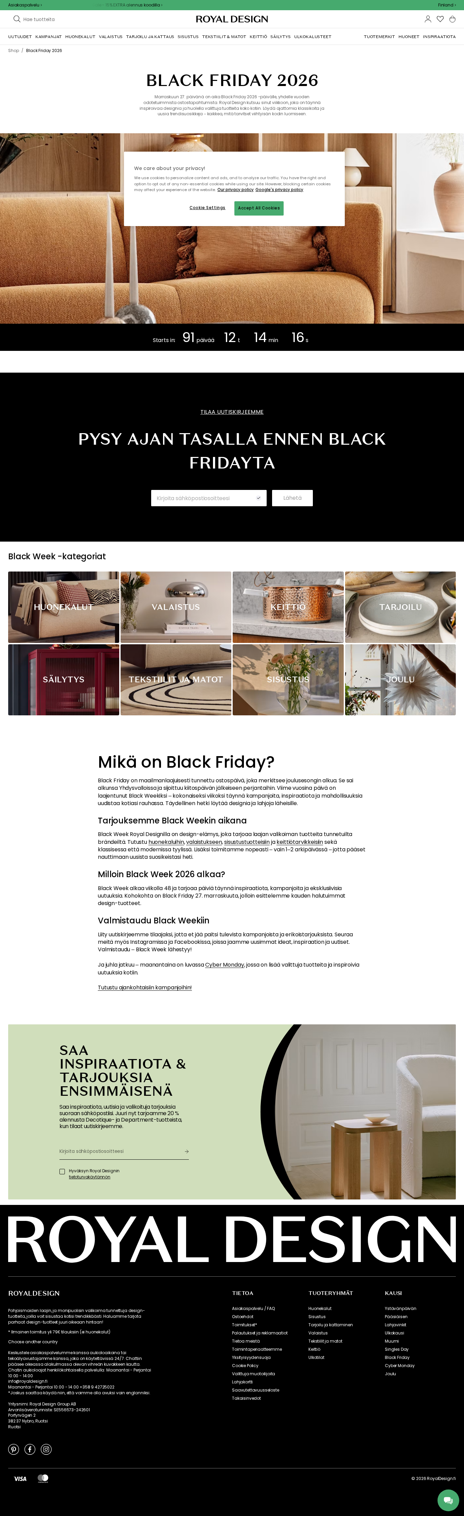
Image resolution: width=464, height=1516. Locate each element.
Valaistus (318, 1333)
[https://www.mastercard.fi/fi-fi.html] (43, 1478)
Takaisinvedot (246, 1398)
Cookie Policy (245, 1366)
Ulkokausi (394, 1333)
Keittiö (314, 1349)
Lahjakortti (242, 1382)
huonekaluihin (166, 842)
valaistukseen (204, 842)
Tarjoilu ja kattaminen (330, 1325)
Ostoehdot (242, 1317)
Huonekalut (319, 1309)
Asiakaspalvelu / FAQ (253, 1309)
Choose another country (32, 1342)
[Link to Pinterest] (13, 1449)
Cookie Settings (208, 207)
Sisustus (317, 1317)
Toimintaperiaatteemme (257, 1349)
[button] (447, 5)
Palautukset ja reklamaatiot (260, 1333)
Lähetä (292, 498)
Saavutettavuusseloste (255, 1390)
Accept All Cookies (259, 208)
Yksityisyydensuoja (251, 1358)
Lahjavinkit (395, 1325)
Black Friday (397, 1358)
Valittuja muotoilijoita (253, 1374)
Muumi (392, 1341)
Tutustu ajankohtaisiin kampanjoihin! (145, 987)
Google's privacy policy (279, 189)
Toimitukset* (244, 1325)
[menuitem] (20, 36)
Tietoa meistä (246, 1341)
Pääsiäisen (396, 1317)
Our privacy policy (235, 189)
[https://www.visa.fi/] (20, 1478)
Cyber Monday (224, 965)
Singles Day (397, 1349)
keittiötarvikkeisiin (299, 842)
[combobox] (447, 5)
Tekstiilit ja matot (325, 1341)
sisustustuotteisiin (247, 842)
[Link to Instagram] (46, 1449)
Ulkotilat (316, 1358)
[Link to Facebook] (29, 1449)
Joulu (390, 1374)
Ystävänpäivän (400, 1309)
